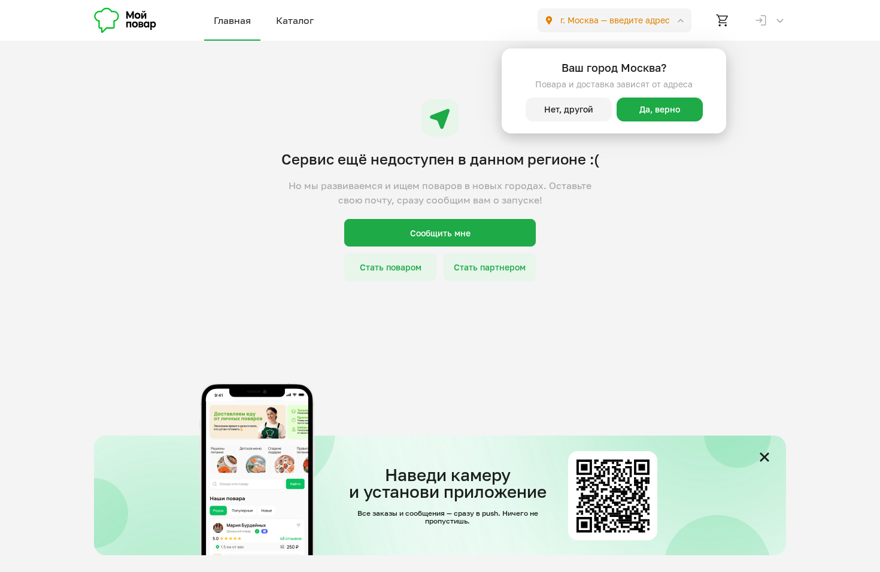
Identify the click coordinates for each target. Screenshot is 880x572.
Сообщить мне (440, 233)
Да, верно (659, 109)
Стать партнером (490, 267)
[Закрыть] (764, 457)
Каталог (295, 20)
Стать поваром (390, 267)
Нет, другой (568, 109)
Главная (232, 20)
